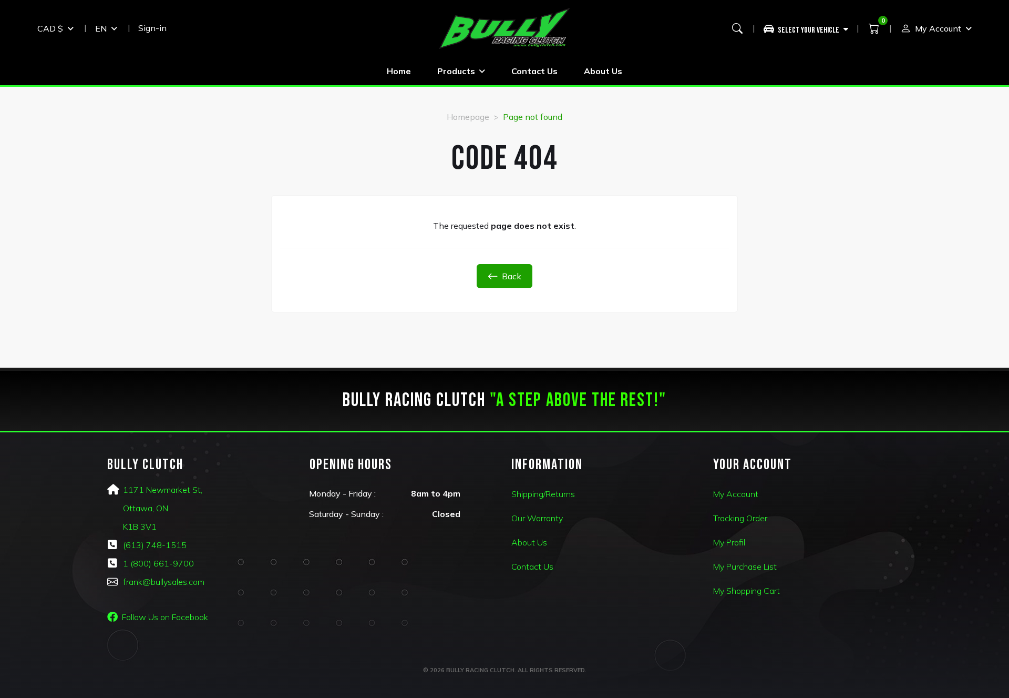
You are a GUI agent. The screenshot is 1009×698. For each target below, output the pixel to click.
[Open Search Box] (737, 28)
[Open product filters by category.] (806, 28)
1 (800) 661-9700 (158, 563)
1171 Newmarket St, (162, 489)
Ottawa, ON (145, 508)
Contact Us (534, 71)
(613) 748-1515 (155, 545)
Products (456, 71)
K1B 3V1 (140, 526)
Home (399, 71)
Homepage (468, 117)
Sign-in (152, 28)
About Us (603, 71)
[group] (810, 28)
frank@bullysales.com (163, 581)
